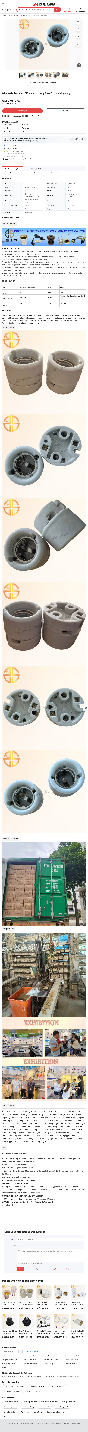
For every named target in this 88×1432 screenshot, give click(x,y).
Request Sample (37, 116)
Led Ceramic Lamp (28, 1407)
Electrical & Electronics (30, 1356)
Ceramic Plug (48, 1364)
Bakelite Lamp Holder (72, 1360)
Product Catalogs (32, 1351)
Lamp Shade (21, 1386)
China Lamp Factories (11, 1402)
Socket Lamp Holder (62, 1407)
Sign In (5, 159)
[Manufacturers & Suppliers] (44, 4)
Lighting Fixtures (25, 15)
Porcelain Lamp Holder (72, 1356)
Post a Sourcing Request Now (64, 1269)
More (4, 1416)
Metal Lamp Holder (8, 1364)
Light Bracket (8, 1386)
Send (20, 1269)
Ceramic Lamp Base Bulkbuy (56, 1412)
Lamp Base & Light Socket (39, 15)
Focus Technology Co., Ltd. (30, 1423)
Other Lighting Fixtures (37, 1386)
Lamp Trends (38, 1412)
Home (4, 15)
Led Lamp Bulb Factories (49, 1402)
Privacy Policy (76, 1423)
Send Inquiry (22, 111)
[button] (78, 173)
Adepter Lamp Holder (51, 1360)
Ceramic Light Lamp (10, 1407)
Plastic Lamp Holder (29, 1360)
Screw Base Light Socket (12, 1391)
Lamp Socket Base (10, 1412)
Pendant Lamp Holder (30, 1364)
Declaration (66, 1423)
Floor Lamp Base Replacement (35, 1391)
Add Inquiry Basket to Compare (44, 82)
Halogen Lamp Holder (9, 1360)
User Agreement (56, 1423)
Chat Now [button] (67, 111)
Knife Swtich (48, 1356)
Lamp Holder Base (45, 1407)
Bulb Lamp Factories (30, 1402)
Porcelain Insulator (71, 1364)
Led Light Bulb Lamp (69, 1402)
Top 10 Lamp (25, 1412)
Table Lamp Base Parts (57, 1386)
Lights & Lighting (13, 15)
